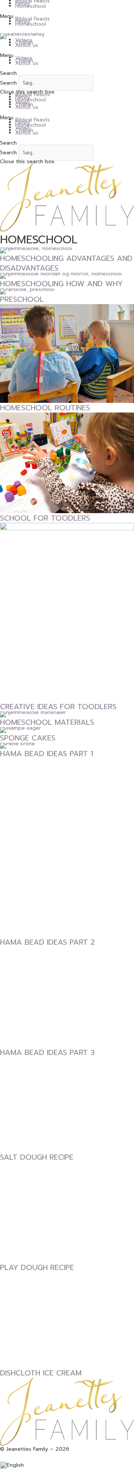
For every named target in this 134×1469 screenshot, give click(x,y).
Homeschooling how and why (61, 283)
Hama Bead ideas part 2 (47, 942)
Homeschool (30, 6)
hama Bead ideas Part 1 (46, 753)
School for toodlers (45, 518)
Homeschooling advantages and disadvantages (66, 263)
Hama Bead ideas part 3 (47, 1052)
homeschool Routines (45, 407)
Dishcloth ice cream (41, 1372)
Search (8, 83)
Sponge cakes (27, 737)
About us (26, 45)
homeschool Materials (47, 722)
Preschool (22, 299)
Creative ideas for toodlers (58, 706)
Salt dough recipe (36, 1157)
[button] (67, 16)
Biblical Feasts (32, 19)
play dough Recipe (37, 1267)
